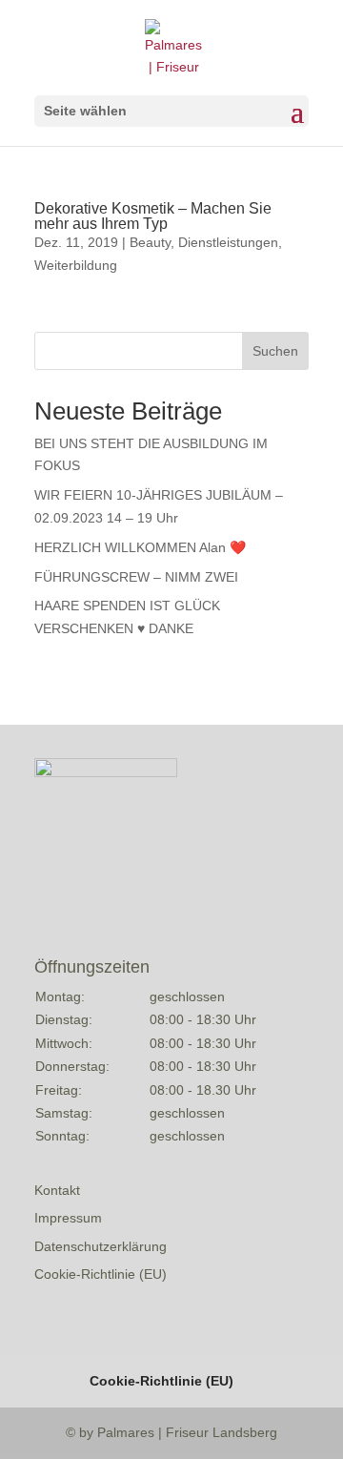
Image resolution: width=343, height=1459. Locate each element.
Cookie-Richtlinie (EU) (100, 1274)
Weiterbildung (75, 265)
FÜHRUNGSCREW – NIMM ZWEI (136, 577)
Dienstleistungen (228, 242)
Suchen (275, 351)
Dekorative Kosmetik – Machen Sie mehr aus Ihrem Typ (153, 216)
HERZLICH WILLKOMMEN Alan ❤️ (140, 547)
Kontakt (57, 1190)
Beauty (150, 242)
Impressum (68, 1217)
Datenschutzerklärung (100, 1246)
